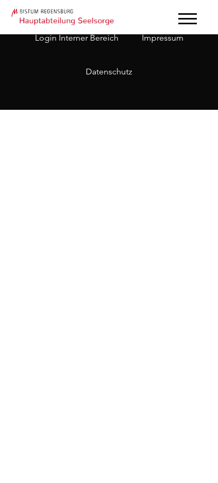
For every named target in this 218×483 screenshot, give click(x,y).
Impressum (163, 38)
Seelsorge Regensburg (63, 16)
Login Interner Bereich (77, 38)
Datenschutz (109, 72)
